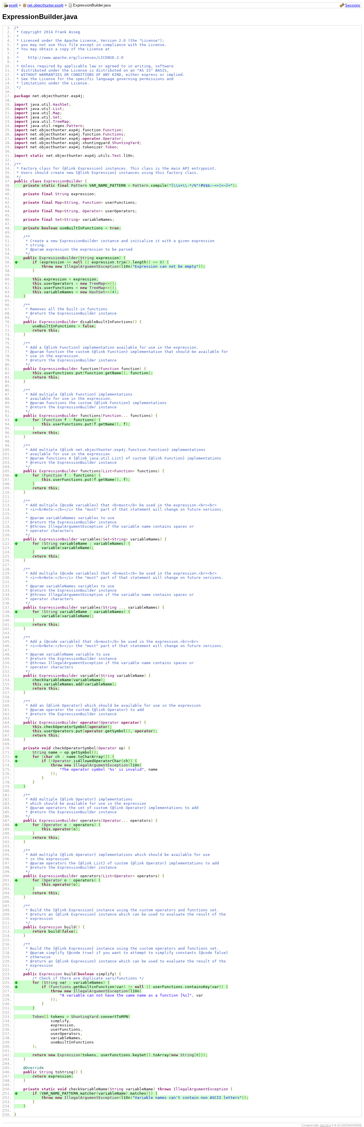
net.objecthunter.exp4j (45, 5)
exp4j (13, 5)
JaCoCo (325, 1125)
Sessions (352, 5)
